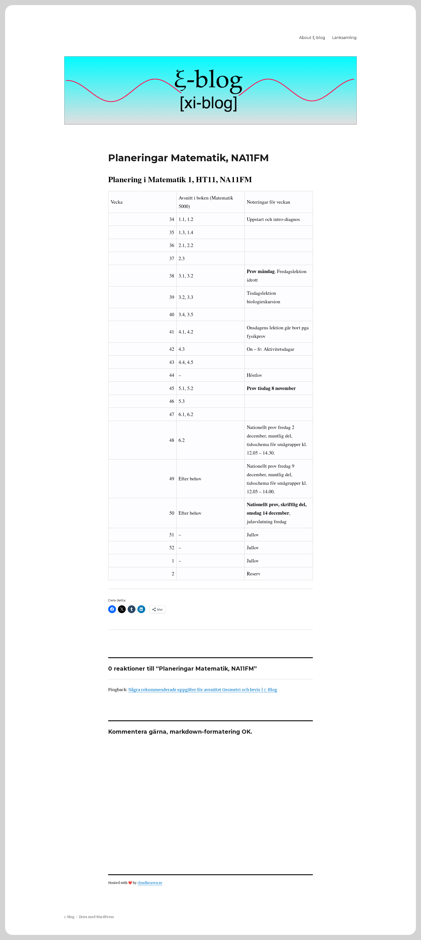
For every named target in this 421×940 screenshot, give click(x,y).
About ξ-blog (312, 37)
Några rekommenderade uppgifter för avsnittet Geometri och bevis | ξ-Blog (202, 689)
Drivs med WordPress (96, 917)
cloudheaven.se (149, 883)
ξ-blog (69, 917)
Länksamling (344, 37)
